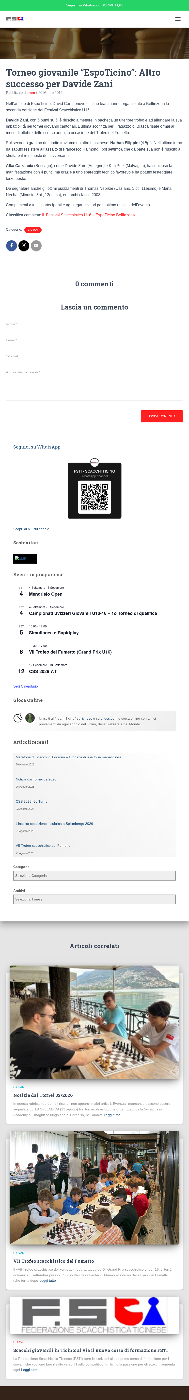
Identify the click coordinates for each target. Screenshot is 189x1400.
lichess (86, 718)
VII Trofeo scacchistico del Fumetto (43, 845)
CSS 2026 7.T (43, 671)
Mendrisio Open (46, 594)
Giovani (33, 229)
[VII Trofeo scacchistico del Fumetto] (94, 1188)
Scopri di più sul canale (31, 529)
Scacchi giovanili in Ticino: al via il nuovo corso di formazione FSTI (90, 1350)
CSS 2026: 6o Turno (31, 801)
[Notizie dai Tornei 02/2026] (94, 1022)
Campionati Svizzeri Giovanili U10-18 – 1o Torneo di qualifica (93, 613)
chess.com (109, 718)
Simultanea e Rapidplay (54, 632)
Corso (18, 1342)
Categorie (21, 867)
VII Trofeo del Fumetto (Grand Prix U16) (70, 652)
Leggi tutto (112, 1115)
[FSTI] (17, 19)
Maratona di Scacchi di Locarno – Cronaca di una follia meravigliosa (69, 757)
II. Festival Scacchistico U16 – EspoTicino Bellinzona (88, 215)
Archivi (19, 891)
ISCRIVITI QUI (112, 5)
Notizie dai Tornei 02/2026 (36, 779)
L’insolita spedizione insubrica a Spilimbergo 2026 (54, 824)
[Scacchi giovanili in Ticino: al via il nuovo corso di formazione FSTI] (94, 1315)
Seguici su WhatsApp (36, 447)
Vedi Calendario (25, 686)
